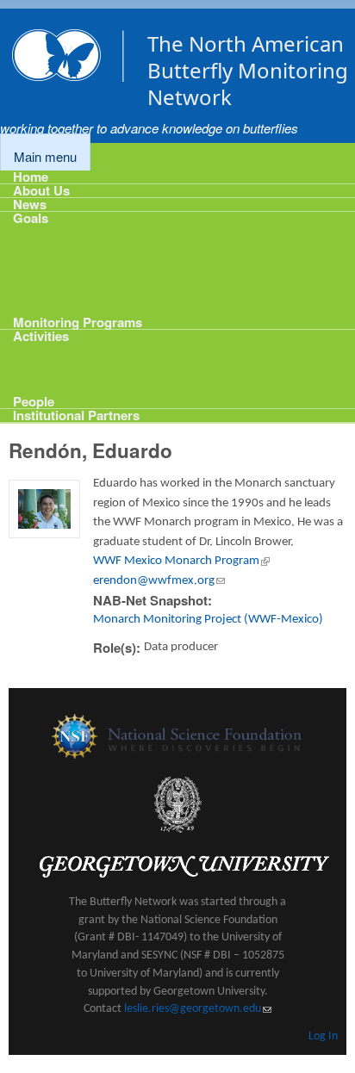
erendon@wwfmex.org (159, 580)
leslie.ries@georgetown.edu (197, 1008)
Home (30, 177)
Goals (30, 218)
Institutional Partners (76, 415)
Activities (41, 336)
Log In (323, 1036)
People (33, 400)
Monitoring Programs (77, 321)
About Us (41, 190)
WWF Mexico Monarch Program (181, 561)
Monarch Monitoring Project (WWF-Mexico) (208, 619)
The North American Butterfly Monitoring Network (247, 70)
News (30, 204)
